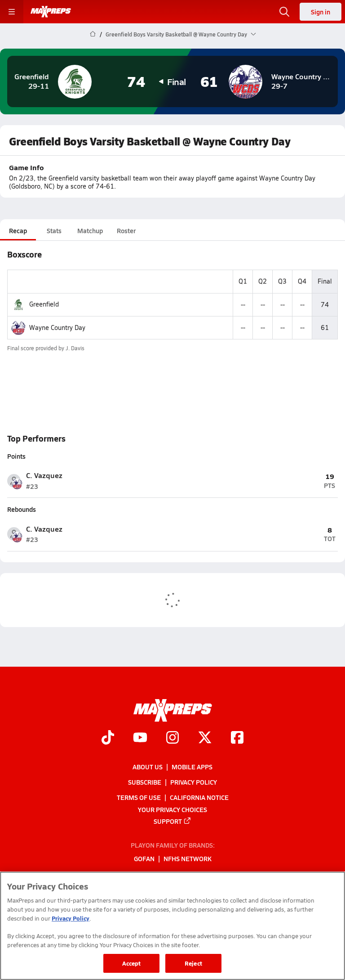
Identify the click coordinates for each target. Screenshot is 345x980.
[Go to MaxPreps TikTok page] (108, 738)
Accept (131, 963)
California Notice (199, 797)
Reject (193, 963)
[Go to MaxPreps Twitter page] (205, 738)
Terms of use (139, 797)
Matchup (90, 230)
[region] (172, 926)
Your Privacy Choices (172, 809)
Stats (54, 230)
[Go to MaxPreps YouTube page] (140, 738)
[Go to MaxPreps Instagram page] (172, 738)
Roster (126, 230)
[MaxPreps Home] (51, 12)
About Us (148, 766)
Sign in (320, 11)
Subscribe (144, 781)
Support (168, 820)
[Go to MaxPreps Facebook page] (237, 738)
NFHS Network (188, 858)
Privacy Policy (193, 781)
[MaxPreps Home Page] (92, 34)
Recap (18, 230)
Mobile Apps (192, 766)
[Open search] (284, 11)
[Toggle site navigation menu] (11, 11)
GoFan (144, 858)
